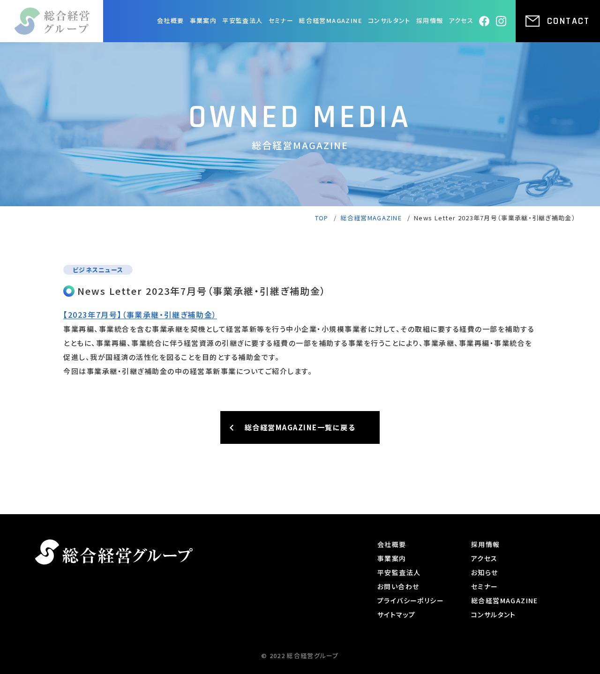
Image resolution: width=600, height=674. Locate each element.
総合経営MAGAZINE (330, 20)
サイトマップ (396, 614)
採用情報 (429, 20)
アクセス (461, 20)
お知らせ (484, 572)
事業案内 (203, 20)
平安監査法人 (242, 20)
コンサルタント (389, 20)
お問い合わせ (398, 586)
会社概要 (170, 20)
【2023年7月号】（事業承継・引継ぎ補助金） (140, 314)
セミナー (281, 20)
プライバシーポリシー (410, 600)
